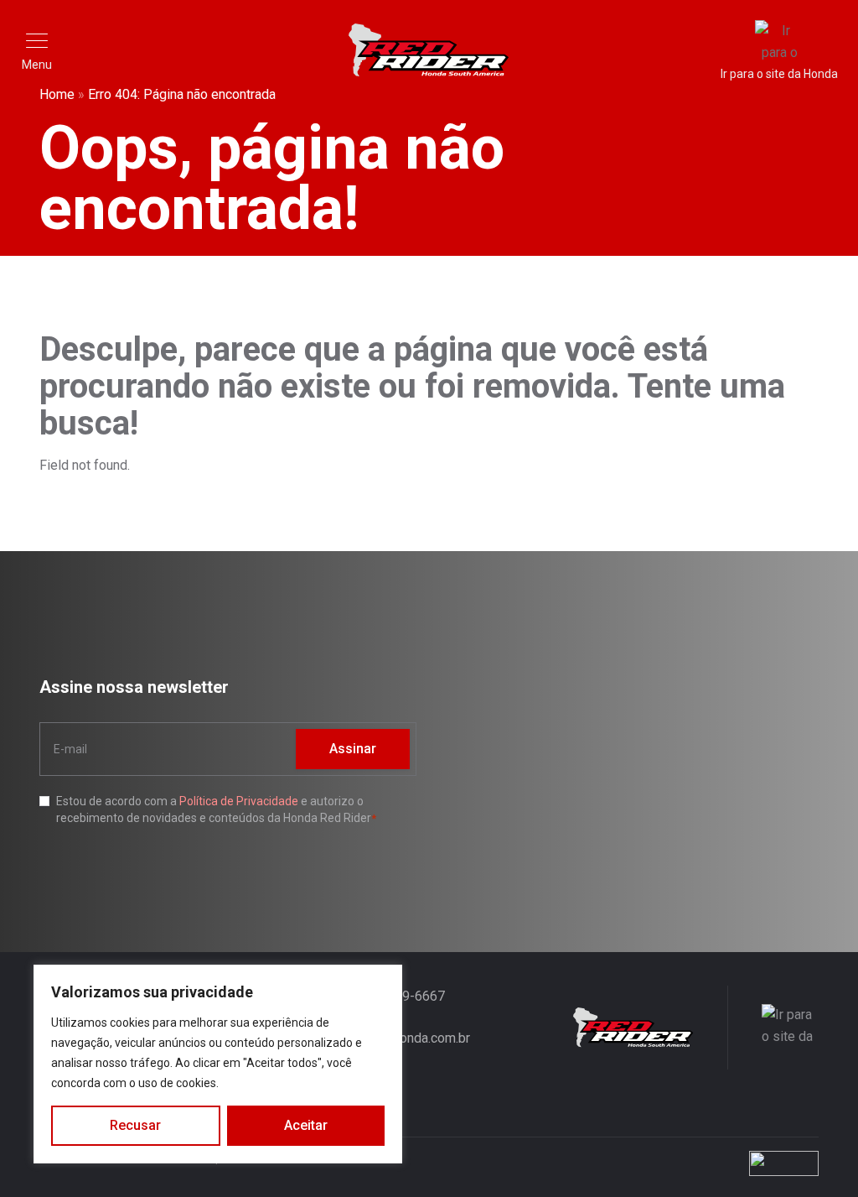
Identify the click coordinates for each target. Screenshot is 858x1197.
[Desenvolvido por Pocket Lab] (664, 1163)
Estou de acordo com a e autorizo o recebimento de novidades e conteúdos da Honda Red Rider (213, 809)
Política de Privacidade (238, 801)
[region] (218, 1064)
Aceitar (306, 1125)
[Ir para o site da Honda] (773, 1027)
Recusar (135, 1125)
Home (57, 94)
